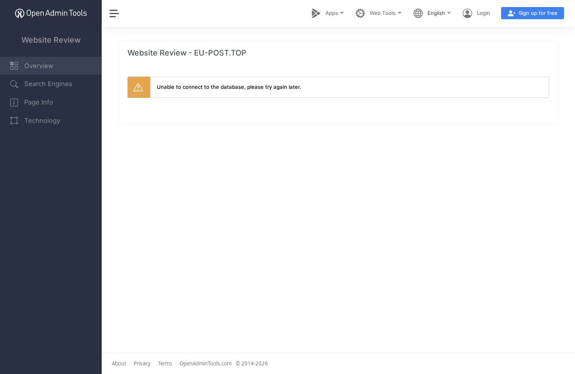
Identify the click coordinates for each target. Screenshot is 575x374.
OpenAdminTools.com (206, 363)
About (119, 363)
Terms (165, 363)
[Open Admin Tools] (51, 13)
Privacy (142, 363)
